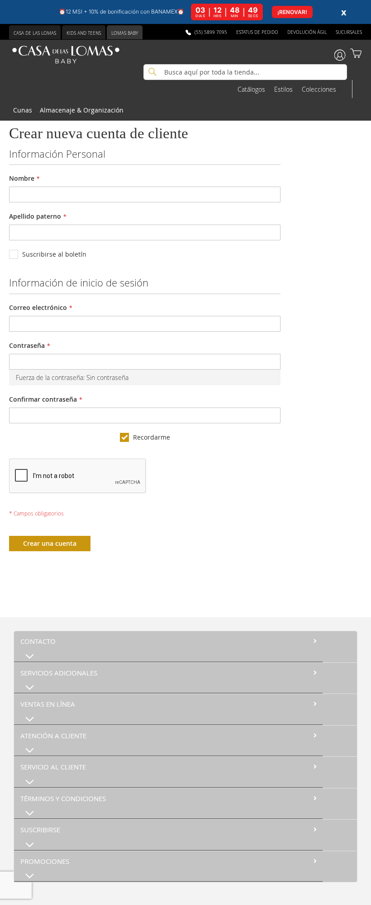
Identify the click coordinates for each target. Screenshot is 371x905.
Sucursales (349, 32)
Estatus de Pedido (257, 32)
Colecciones (319, 89)
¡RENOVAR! (292, 12)
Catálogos (251, 89)
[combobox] (245, 72)
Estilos (283, 89)
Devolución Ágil (307, 32)
